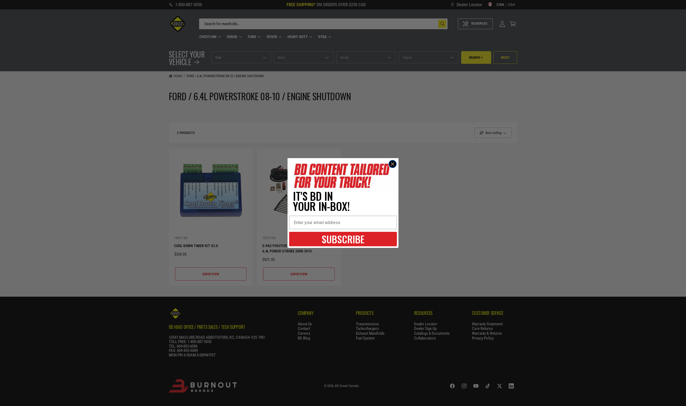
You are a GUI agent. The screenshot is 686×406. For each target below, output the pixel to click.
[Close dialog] (392, 164)
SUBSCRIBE (343, 239)
